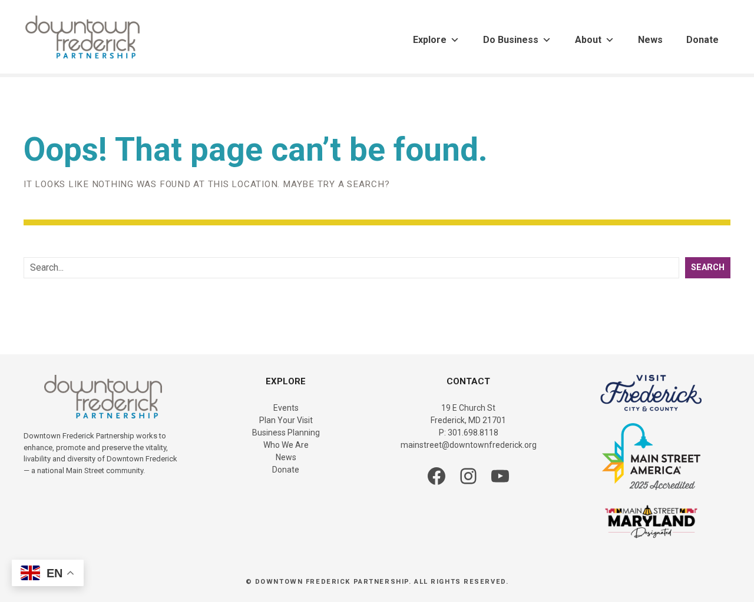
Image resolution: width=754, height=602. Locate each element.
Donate (702, 39)
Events (286, 408)
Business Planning (286, 432)
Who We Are (286, 445)
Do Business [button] (510, 39)
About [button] (588, 39)
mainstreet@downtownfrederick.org (469, 445)
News (650, 39)
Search (708, 267)
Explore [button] (430, 39)
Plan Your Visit (286, 420)
